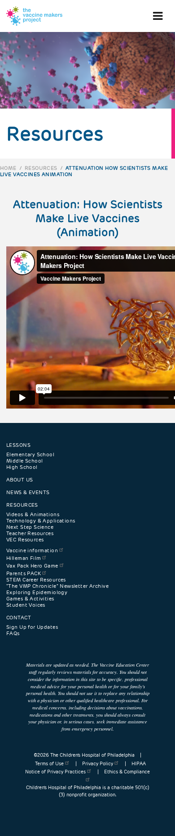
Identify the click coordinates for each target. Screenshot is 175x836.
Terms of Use (49, 764)
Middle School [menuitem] (24, 461)
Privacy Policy (97, 764)
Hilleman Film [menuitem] (23, 558)
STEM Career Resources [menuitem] (36, 580)
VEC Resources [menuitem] (25, 539)
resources (41, 168)
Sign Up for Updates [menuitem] (32, 627)
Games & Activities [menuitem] (30, 598)
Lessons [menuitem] (18, 445)
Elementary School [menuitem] (30, 454)
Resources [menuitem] (22, 505)
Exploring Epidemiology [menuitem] (36, 592)
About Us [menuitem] (19, 480)
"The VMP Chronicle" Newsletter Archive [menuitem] (57, 586)
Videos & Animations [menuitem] (32, 514)
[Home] (34, 16)
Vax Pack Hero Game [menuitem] (32, 566)
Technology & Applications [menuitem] (40, 521)
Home (8, 168)
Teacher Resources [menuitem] (29, 533)
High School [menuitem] (22, 467)
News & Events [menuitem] (27, 492)
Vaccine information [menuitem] (32, 550)
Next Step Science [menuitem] (29, 527)
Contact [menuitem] (18, 617)
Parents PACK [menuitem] (23, 573)
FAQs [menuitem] (13, 633)
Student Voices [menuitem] (25, 605)
